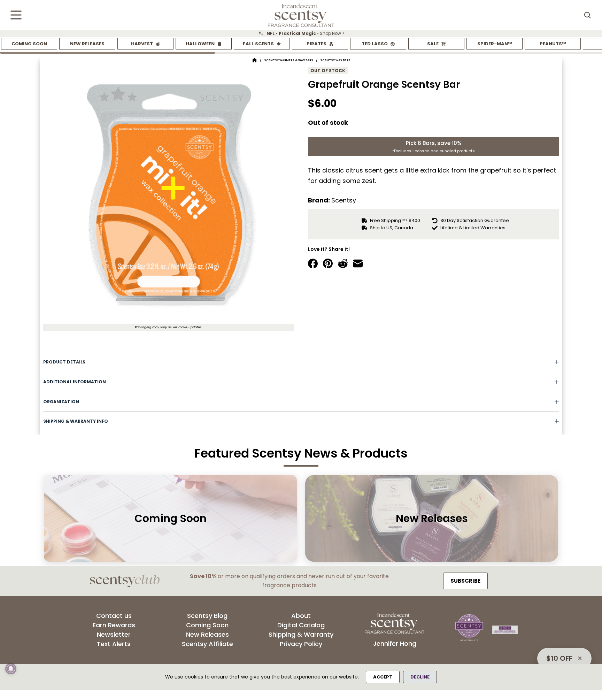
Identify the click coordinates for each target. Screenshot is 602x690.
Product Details (64, 362)
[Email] (358, 263)
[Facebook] (313, 263)
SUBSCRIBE (465, 580)
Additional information (74, 382)
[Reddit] (343, 263)
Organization (61, 402)
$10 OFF (559, 658)
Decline (420, 677)
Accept (382, 677)
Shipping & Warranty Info (75, 421)
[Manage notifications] (10, 668)
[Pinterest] (328, 263)
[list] (301, 33)
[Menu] (16, 15)
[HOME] (254, 60)
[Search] (587, 15)
